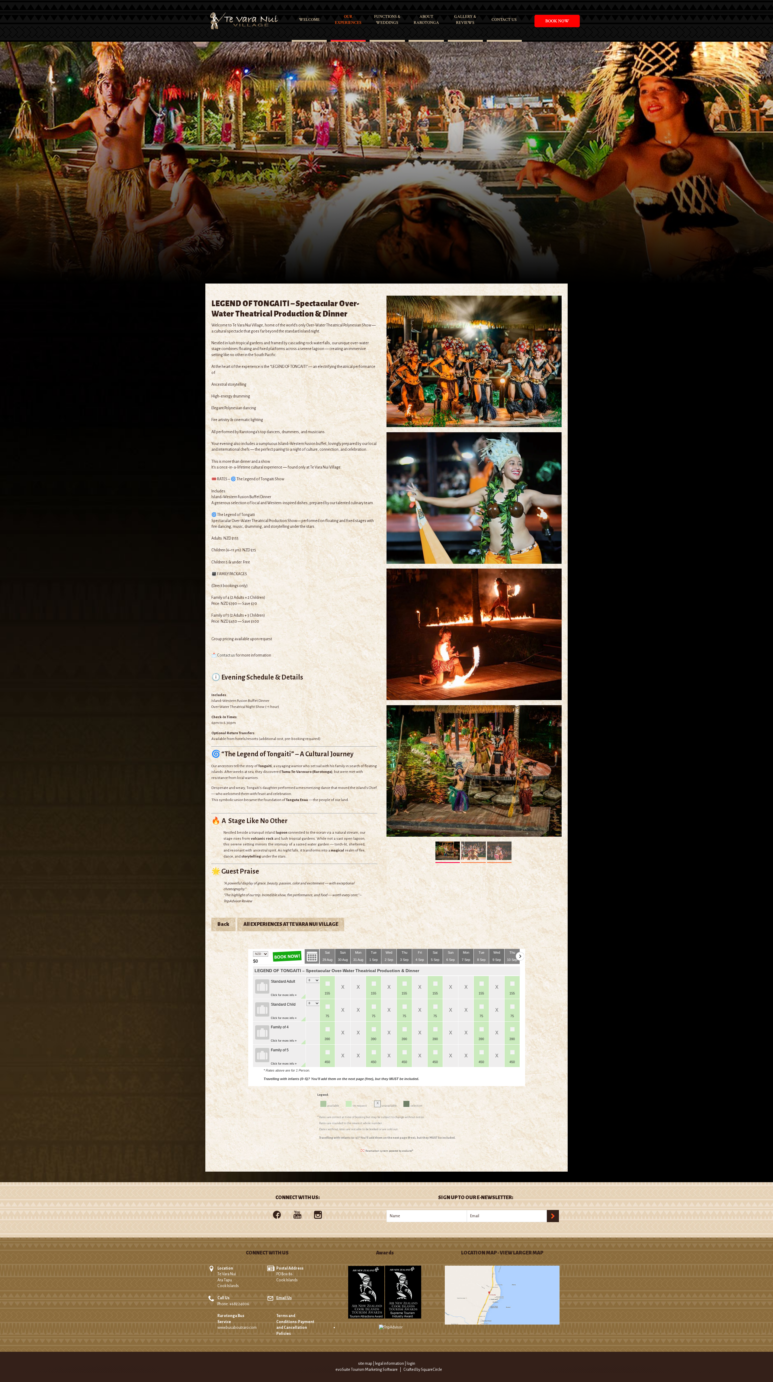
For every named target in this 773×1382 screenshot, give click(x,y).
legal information (389, 1363)
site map (365, 1363)
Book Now (557, 21)
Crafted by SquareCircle (422, 1369)
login (411, 1363)
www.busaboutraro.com (237, 1327)
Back (223, 924)
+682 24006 (239, 1304)
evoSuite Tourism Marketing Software (366, 1369)
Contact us (226, 655)
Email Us (284, 1298)
